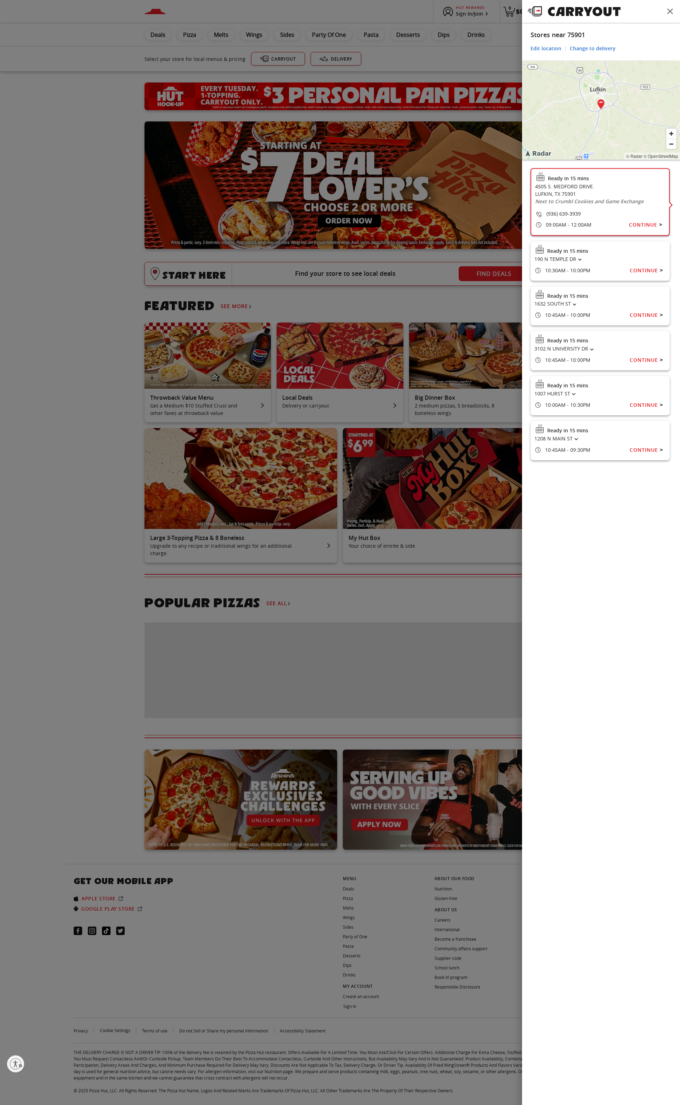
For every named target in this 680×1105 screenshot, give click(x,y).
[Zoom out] (671, 144)
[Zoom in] (671, 134)
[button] (601, 105)
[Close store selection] (670, 11)
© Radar (634, 156)
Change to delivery (593, 48)
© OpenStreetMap (661, 156)
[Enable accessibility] (15, 1063)
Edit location (546, 48)
